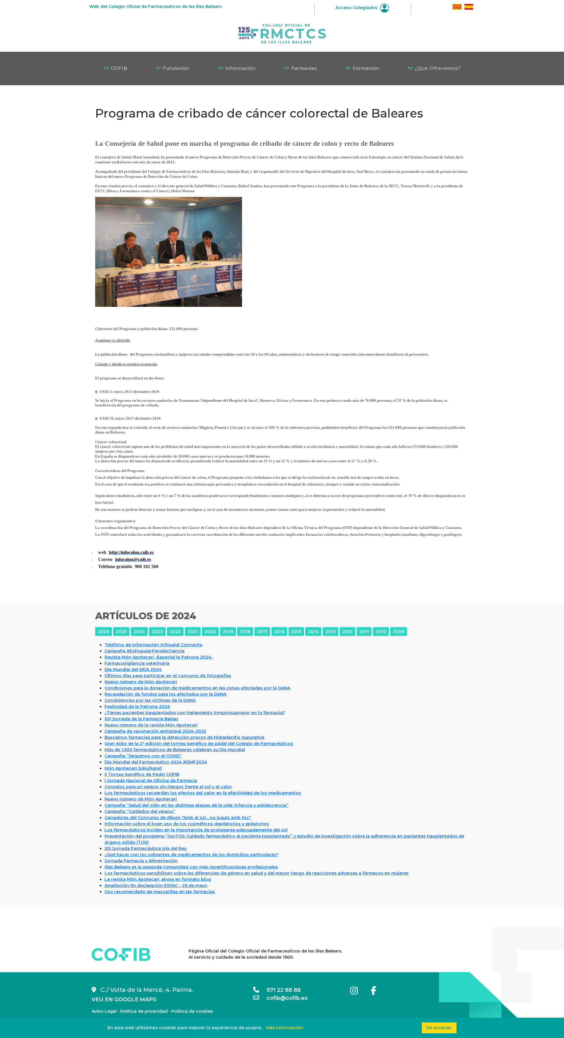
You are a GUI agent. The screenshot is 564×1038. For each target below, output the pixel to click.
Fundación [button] (175, 68)
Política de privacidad (144, 1011)
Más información (284, 1027)
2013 (330, 631)
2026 (103, 631)
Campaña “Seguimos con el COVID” (143, 756)
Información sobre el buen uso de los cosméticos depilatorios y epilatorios (187, 823)
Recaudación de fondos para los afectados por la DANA (165, 694)
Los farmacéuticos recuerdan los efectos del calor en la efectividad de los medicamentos (203, 793)
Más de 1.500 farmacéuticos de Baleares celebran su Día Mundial (175, 749)
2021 (193, 631)
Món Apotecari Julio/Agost (133, 768)
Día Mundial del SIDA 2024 (133, 669)
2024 (139, 631)
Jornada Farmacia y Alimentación (141, 860)
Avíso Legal (104, 1011)
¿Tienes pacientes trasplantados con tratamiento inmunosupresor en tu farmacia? (195, 712)
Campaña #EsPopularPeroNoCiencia (144, 651)
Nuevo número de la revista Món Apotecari (151, 725)
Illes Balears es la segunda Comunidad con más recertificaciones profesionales (191, 867)
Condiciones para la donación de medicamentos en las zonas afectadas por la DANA (197, 688)
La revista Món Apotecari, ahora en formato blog (158, 879)
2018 (245, 631)
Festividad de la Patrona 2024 (137, 706)
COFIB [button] (118, 68)
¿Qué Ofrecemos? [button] (437, 68)
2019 (228, 631)
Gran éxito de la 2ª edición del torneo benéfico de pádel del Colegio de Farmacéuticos (199, 743)
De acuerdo (439, 1027)
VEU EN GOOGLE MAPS (124, 999)
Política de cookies (192, 1011)
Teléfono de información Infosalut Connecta (153, 644)
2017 (262, 631)
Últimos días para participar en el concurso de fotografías (168, 675)
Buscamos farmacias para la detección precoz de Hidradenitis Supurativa (184, 737)
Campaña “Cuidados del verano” (140, 811)
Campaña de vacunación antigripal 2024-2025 (155, 731)
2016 (279, 631)
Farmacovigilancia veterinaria (137, 663)
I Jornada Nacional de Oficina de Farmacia (151, 780)
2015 (296, 631)
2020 (210, 631)
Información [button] (240, 68)
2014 (313, 631)
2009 (398, 631)
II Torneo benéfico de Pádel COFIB (142, 774)
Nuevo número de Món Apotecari (141, 681)
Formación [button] (365, 68)
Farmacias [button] (303, 68)
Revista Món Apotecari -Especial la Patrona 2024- (159, 657)
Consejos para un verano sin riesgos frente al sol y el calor (168, 786)
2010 (381, 631)
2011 (364, 631)
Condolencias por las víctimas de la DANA (150, 700)
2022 (175, 631)
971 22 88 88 (280, 990)
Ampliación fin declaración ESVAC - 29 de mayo (156, 885)
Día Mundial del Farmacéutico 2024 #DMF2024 (156, 762)
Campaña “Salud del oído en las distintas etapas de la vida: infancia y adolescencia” (196, 805)
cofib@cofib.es (283, 998)
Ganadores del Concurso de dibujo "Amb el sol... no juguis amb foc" (178, 817)
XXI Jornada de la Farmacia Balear (141, 718)
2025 (121, 631)
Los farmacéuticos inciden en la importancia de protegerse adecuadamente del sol (196, 830)
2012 (347, 631)
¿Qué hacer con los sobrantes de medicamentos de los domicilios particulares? (191, 854)
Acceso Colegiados (357, 7)
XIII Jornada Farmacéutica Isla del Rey (146, 848)
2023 (157, 631)
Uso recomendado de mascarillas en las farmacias (160, 891)
